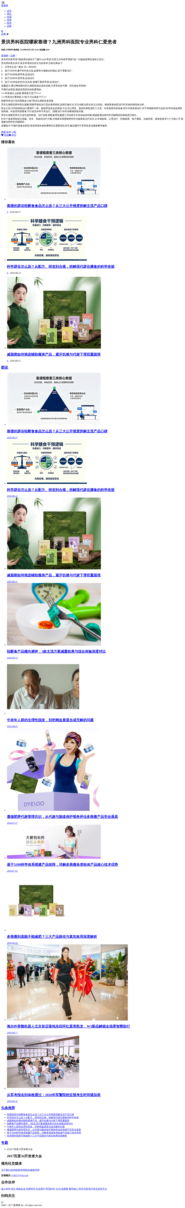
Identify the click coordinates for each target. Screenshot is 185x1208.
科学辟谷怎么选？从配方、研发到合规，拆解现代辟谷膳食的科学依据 (60, 266)
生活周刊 (40, 1189)
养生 (9, 14)
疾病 (9, 17)
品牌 (9, 26)
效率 (8, 132)
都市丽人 (73, 1189)
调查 (3, 132)
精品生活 (20, 1189)
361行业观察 (62, 1189)
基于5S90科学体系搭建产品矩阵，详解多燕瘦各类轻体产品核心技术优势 (44, 1132)
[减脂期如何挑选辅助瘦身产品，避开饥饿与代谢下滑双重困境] (95, 313)
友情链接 (15, 1170)
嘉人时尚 (5, 1189)
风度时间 (30, 1189)
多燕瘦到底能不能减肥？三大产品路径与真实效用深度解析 (37, 1135)
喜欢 (6, 135)
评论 (13, 135)
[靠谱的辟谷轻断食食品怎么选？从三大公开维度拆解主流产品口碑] (95, 174)
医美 (9, 23)
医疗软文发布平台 (97, 1189)
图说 (4, 367)
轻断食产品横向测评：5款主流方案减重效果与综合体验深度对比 (40, 1123)
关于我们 (5, 1170)
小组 (14, 132)
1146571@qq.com (19, 1175)
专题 (4, 1142)
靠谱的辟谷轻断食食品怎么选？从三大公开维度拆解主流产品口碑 (57, 206)
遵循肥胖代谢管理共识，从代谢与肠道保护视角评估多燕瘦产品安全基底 (44, 1129)
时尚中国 (83, 1189)
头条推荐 (8, 1108)
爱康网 (4, 5)
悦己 (13, 1189)
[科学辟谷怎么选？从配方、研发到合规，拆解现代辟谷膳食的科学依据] (95, 238)
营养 (9, 20)
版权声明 (34, 1170)
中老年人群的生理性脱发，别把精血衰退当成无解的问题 (36, 1126)
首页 (9, 11)
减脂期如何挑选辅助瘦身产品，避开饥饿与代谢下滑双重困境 (54, 354)
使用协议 (25, 1170)
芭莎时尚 (50, 1189)
